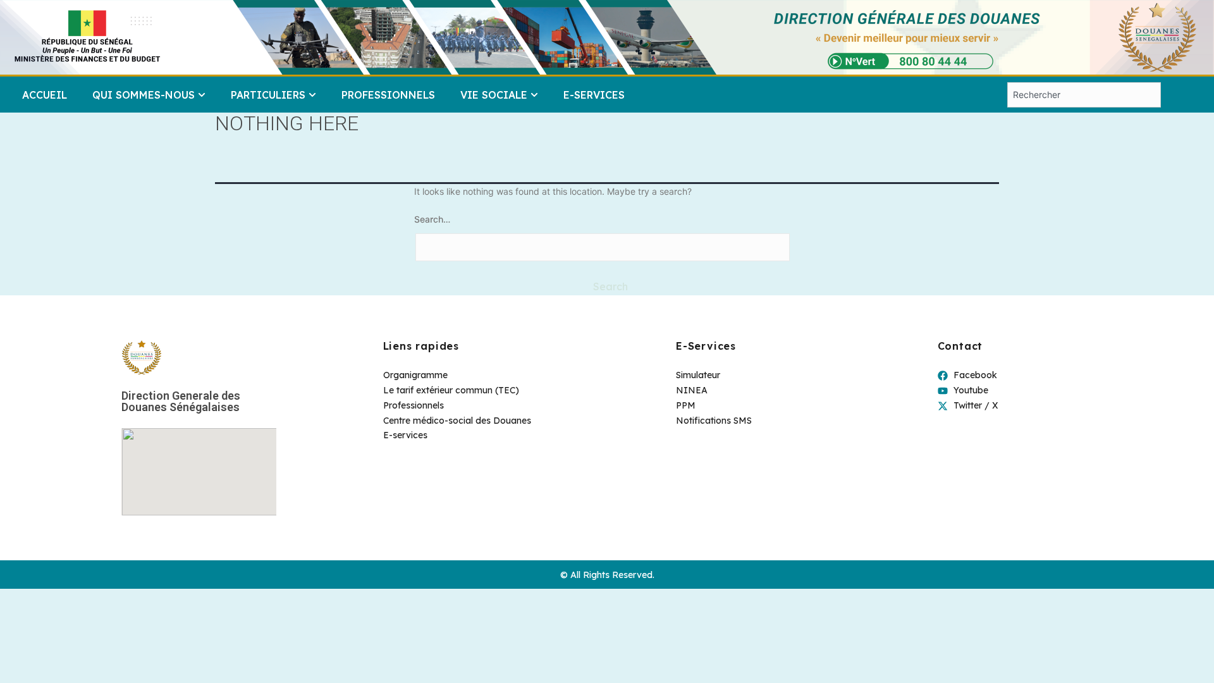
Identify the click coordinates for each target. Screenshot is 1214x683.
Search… (432, 219)
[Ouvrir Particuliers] (312, 94)
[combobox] (1084, 95)
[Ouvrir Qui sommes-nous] (201, 94)
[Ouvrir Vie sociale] (534, 94)
